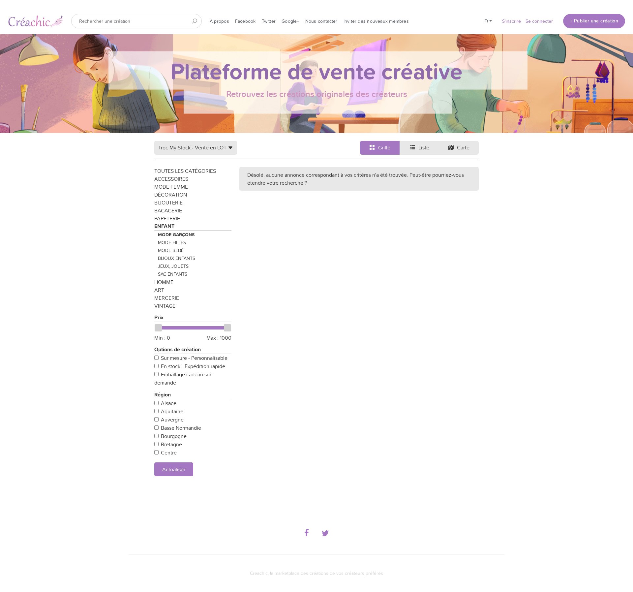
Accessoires (171, 178)
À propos (219, 21)
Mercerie (166, 297)
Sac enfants (172, 274)
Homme (163, 282)
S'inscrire (511, 21)
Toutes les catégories (185, 170)
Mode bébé (171, 250)
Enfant (164, 226)
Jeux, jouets (173, 266)
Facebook (245, 21)
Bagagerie (168, 210)
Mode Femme (171, 186)
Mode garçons (176, 234)
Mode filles (172, 242)
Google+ (290, 21)
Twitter (269, 21)
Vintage (164, 305)
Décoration (170, 194)
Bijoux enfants (176, 258)
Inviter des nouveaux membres (376, 21)
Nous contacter (321, 21)
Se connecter (539, 21)
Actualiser (173, 469)
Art (159, 290)
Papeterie (167, 218)
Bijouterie (168, 202)
